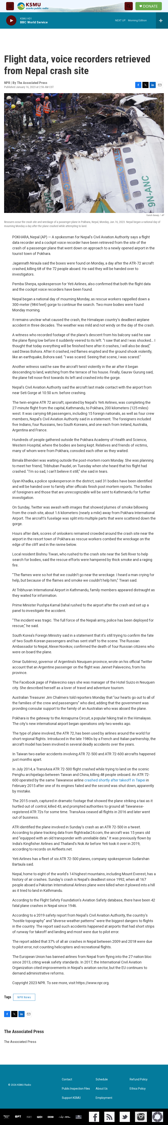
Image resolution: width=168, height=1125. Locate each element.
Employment (104, 1097)
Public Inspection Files (76, 1088)
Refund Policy (139, 1079)
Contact (67, 1079)
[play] (11, 20)
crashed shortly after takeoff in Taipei (114, 780)
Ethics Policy (138, 1088)
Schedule (102, 1079)
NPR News (24, 997)
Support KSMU (71, 1097)
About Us (102, 1088)
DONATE (150, 6)
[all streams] (162, 20)
